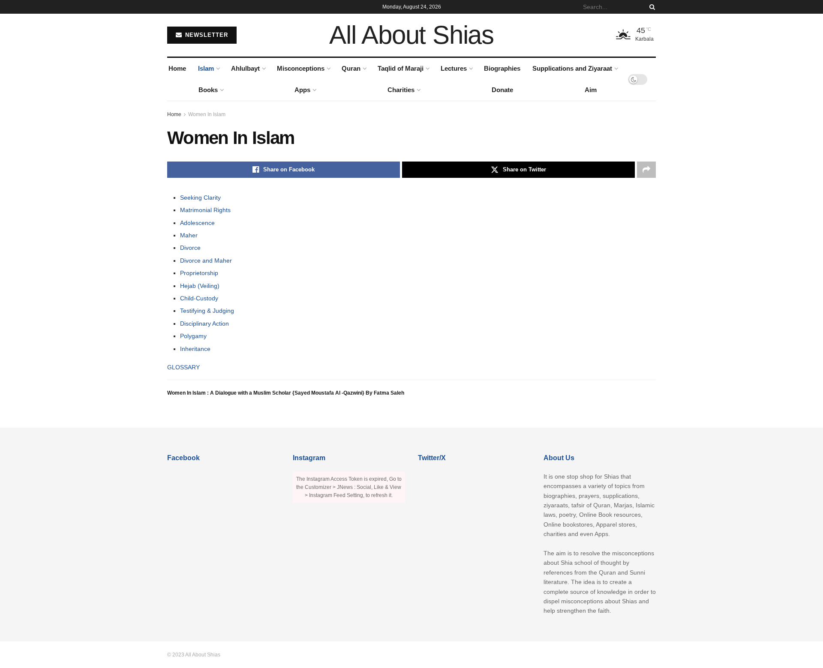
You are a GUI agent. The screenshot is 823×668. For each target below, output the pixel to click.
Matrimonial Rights (205, 210)
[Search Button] (650, 7)
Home (177, 68)
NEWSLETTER (205, 35)
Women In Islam (206, 114)
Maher (189, 235)
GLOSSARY (183, 367)
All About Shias (411, 35)
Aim (591, 89)
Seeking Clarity (200, 197)
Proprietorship (199, 273)
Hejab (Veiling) (199, 285)
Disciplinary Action (204, 323)
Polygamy (193, 336)
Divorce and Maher (206, 260)
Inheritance (195, 348)
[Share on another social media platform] (646, 170)
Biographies (502, 68)
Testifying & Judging (207, 310)
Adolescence (197, 222)
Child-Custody (199, 298)
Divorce (190, 247)
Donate (502, 89)
